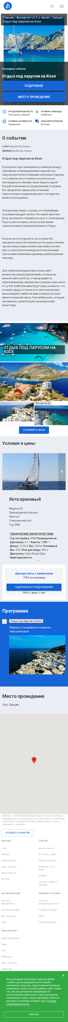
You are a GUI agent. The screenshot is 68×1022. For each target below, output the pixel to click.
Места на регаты (46, 848)
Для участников (8, 916)
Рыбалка (43, 876)
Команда (5, 854)
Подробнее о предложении (34, 587)
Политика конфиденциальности (48, 902)
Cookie (41, 916)
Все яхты (5, 879)
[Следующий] (62, 471)
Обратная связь (8, 860)
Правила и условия (48, 910)
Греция (57, 17)
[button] (34, 431)
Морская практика (47, 860)
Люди (4, 944)
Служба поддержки (47, 922)
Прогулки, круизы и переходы (48, 883)
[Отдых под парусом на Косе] (4, 621)
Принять (34, 1014)
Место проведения (34, 97)
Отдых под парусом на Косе (26, 621)
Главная (8, 17)
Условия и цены (34, 429)
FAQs (3, 922)
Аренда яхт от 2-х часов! (33, 17)
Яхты (3, 950)
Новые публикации (10, 938)
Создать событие (17, 832)
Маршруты (6, 956)
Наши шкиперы (9, 867)
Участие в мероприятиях (8, 902)
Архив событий (8, 873)
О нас (4, 848)
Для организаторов (10, 910)
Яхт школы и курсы (48, 854)
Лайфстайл (6, 969)
